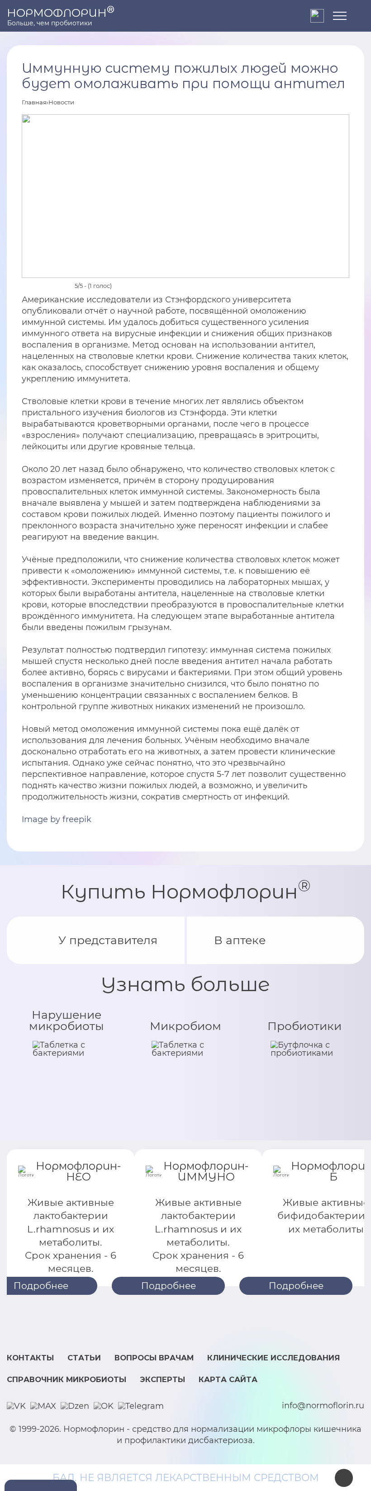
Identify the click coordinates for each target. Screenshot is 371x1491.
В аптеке (240, 940)
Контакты (30, 1357)
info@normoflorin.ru (323, 1406)
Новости (61, 102)
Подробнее (168, 1285)
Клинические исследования (273, 1357)
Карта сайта (228, 1379)
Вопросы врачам (154, 1357)
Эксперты (162, 1379)
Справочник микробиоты (66, 1379)
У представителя (107, 940)
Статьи (84, 1357)
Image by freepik (56, 819)
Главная (34, 102)
